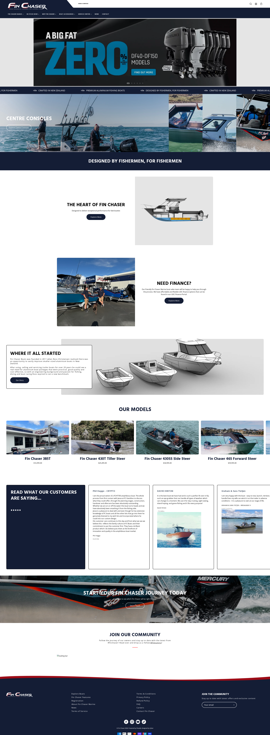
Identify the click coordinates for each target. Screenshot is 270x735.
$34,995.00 (167, 463)
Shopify (138, 728)
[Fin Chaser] (27, 6)
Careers (140, 708)
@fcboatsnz (156, 643)
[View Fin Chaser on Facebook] (126, 722)
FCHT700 (96, 539)
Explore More (96, 217)
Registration (77, 701)
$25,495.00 (102, 463)
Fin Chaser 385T (38, 459)
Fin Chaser (121, 728)
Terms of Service (80, 711)
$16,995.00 (38, 463)
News (74, 708)
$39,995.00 (232, 463)
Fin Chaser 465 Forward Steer (232, 459)
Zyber (151, 728)
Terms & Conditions (146, 694)
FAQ (138, 704)
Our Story (20, 380)
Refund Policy (143, 701)
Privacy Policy (143, 697)
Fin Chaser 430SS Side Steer (167, 459)
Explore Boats (78, 694)
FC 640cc (161, 511)
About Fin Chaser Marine (83, 704)
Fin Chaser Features (81, 697)
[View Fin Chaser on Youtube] (138, 722)
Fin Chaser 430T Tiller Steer (102, 459)
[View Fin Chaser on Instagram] (132, 722)
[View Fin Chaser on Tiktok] (144, 722)
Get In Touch (135, 606)
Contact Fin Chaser (146, 711)
